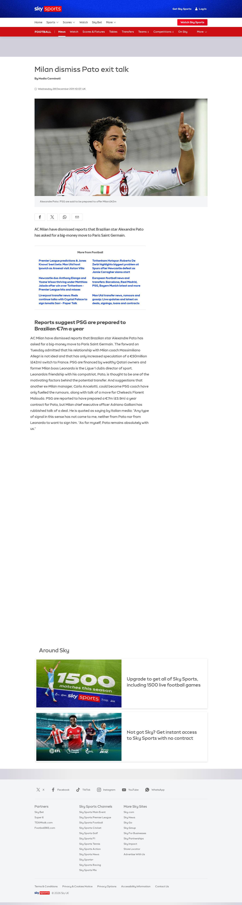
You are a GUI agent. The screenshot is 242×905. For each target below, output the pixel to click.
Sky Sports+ (86, 859)
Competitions (162, 31)
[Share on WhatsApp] (64, 217)
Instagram (109, 789)
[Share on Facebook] (40, 217)
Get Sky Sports (182, 9)
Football (43, 31)
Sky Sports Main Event (92, 812)
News (62, 31)
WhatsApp (158, 789)
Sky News (129, 817)
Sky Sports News (89, 854)
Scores (67, 22)
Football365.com (45, 828)
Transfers (128, 31)
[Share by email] (77, 217)
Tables (113, 31)
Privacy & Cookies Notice (77, 886)
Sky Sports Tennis (89, 844)
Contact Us (162, 886)
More (109, 22)
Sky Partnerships (134, 838)
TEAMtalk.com (44, 822)
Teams (142, 31)
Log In (203, 9)
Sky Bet (97, 22)
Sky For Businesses (135, 833)
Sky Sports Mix (88, 870)
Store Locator (132, 849)
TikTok (86, 789)
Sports (50, 22)
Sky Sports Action (90, 849)
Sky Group (130, 828)
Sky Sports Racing (90, 865)
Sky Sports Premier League (95, 817)
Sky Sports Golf (88, 833)
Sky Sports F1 (87, 838)
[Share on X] (52, 217)
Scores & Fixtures (94, 31)
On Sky (182, 31)
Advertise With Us (134, 854)
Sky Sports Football (91, 822)
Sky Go (128, 822)
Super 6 (39, 817)
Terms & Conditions (46, 886)
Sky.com (129, 812)
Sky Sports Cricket (90, 828)
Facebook (63, 789)
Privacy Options (106, 886)
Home (38, 22)
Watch (83, 22)
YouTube (133, 789)
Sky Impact (130, 844)
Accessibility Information (135, 886)
